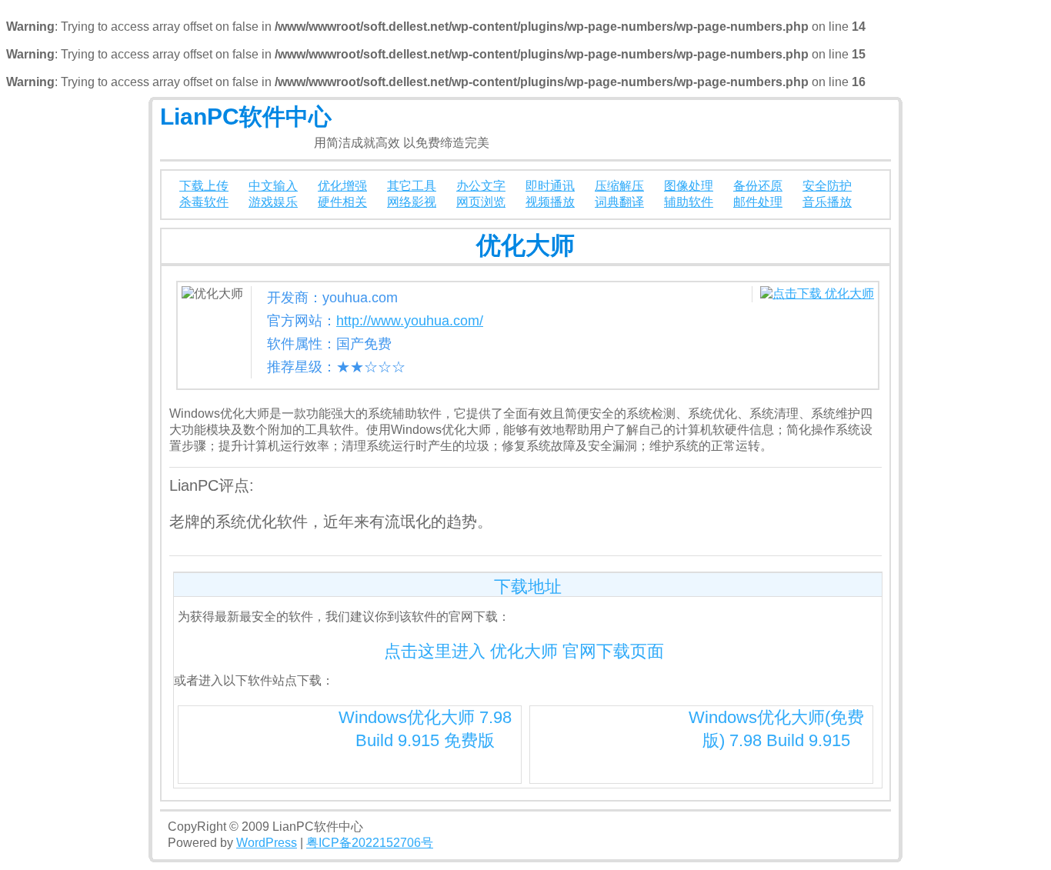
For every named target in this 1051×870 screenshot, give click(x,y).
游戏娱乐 (273, 201)
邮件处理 (757, 201)
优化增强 (342, 185)
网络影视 (411, 201)
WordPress (266, 842)
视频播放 (550, 201)
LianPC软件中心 (246, 116)
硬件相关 (342, 201)
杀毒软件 (204, 201)
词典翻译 (619, 201)
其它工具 (411, 185)
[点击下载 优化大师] (817, 293)
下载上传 (204, 185)
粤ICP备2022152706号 (369, 842)
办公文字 (480, 185)
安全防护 (827, 185)
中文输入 (273, 185)
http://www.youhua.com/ (409, 320)
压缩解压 (619, 185)
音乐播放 (827, 201)
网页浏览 (480, 201)
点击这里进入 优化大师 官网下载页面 (524, 651)
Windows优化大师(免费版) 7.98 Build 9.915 (776, 729)
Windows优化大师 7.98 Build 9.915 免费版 (425, 729)
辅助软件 (688, 201)
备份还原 (757, 185)
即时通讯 (550, 185)
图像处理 (688, 185)
